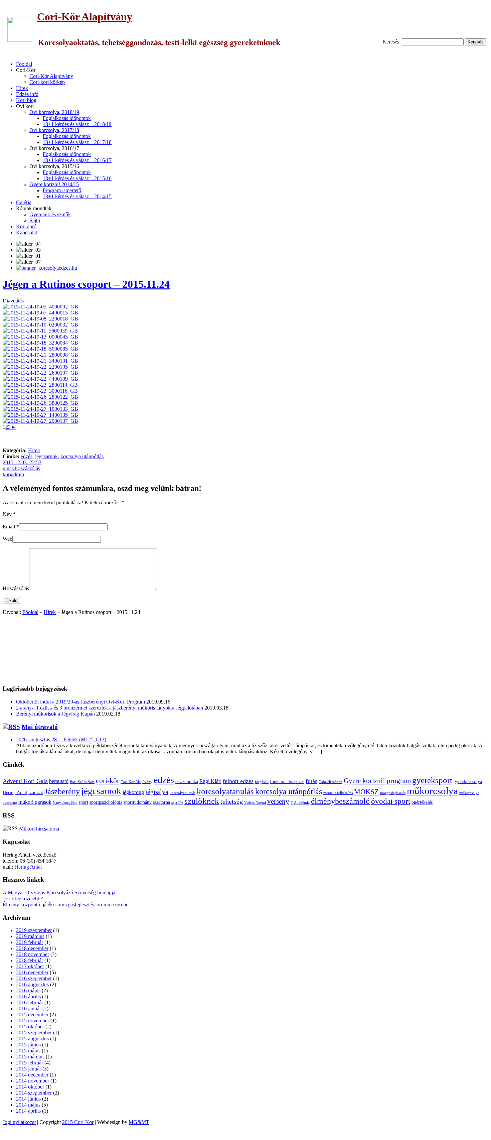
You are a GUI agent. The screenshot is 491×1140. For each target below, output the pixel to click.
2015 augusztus (32, 1038)
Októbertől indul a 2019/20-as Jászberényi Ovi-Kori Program (80, 702)
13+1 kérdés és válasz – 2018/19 (77, 124)
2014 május (28, 1105)
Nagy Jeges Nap (65, 802)
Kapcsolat (26, 232)
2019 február (29, 942)
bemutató (58, 781)
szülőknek (201, 800)
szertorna (161, 802)
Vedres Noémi (255, 802)
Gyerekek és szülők (50, 214)
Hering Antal (15, 792)
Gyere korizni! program (377, 781)
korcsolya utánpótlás (82, 456)
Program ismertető (62, 190)
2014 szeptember (34, 1093)
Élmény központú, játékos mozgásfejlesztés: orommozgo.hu (66, 904)
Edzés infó (27, 94)
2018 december (32, 948)
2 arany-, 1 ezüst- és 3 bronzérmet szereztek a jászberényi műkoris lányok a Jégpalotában (109, 708)
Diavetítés (13, 300)
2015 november (32, 1020)
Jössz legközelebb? (23, 898)
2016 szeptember (34, 978)
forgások (262, 782)
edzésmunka (186, 781)
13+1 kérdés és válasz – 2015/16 (77, 178)
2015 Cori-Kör (78, 1122)
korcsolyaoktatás (182, 793)
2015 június (28, 1044)
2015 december (32, 1014)
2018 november (32, 954)
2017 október (30, 966)
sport (83, 802)
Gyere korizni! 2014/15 (54, 184)
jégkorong (133, 792)
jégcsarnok (46, 456)
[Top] (4, 1134)
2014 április (28, 1111)
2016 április (28, 996)
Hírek (22, 88)
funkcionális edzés (287, 781)
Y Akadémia (300, 802)
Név (7, 514)
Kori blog (26, 100)
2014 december (32, 1075)
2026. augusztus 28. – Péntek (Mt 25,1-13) (61, 739)
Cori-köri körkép (47, 82)
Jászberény (62, 791)
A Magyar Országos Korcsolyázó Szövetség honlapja (59, 892)
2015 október (30, 1026)
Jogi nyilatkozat (19, 1122)
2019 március (30, 936)
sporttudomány (138, 802)
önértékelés (422, 802)
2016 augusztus (32, 984)
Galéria (23, 202)
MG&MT (139, 1122)
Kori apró (26, 226)
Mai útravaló (40, 726)
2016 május (28, 990)
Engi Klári (210, 781)
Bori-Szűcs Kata (82, 782)
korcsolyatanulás (225, 791)
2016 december (32, 972)
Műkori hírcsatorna (39, 829)
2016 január (28, 1008)
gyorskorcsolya (468, 781)
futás (311, 781)
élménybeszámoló (340, 801)
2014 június (28, 1099)
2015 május (28, 1050)
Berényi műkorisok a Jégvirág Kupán (55, 714)
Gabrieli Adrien (330, 782)
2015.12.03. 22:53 (22, 462)
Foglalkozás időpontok (67, 118)
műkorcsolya (432, 790)
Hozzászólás (16, 588)
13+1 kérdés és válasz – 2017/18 (77, 142)
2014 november (32, 1081)
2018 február (29, 960)
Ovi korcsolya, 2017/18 (54, 130)
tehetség (231, 801)
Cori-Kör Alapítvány (84, 17)
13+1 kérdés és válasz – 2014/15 (77, 196)
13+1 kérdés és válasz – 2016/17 (77, 160)
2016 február (29, 1002)
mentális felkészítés (338, 793)
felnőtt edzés (238, 781)
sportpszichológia (106, 802)
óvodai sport (390, 801)
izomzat (35, 792)
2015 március (30, 1056)
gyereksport (432, 780)
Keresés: (391, 41)
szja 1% (177, 802)
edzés (26, 456)
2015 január (28, 1068)
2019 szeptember (34, 930)
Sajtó (34, 220)
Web (7, 539)
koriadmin (13, 474)
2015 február (29, 1062)
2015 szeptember (34, 1032)
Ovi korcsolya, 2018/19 (54, 112)
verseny (278, 801)
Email (9, 526)
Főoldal (24, 64)
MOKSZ (366, 792)
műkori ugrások (34, 802)
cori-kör (107, 781)
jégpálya (156, 791)
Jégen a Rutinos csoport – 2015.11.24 (86, 284)
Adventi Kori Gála (25, 781)
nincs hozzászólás (21, 468)
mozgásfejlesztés (392, 793)
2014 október (30, 1087)
